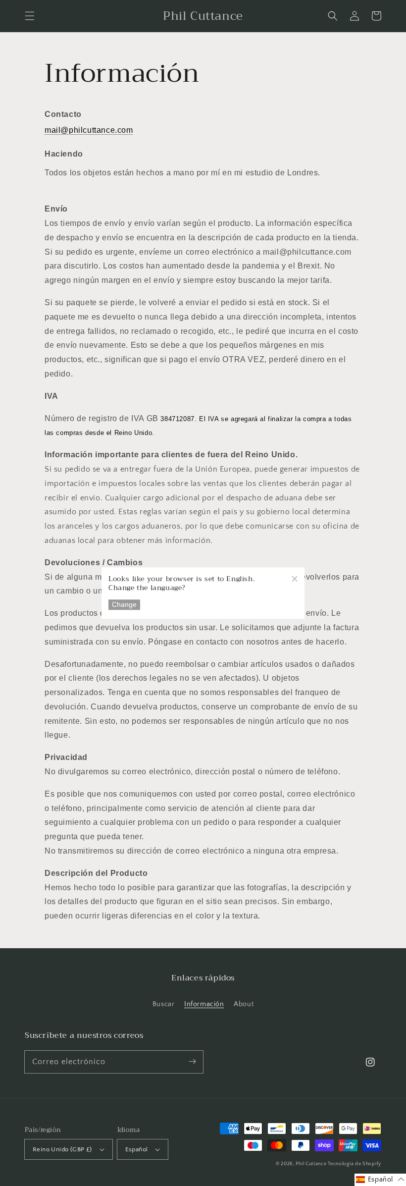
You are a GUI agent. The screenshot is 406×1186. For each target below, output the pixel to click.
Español (136, 1149)
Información (204, 1004)
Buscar (163, 1004)
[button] (30, 16)
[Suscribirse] (192, 1062)
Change (124, 605)
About (244, 1004)
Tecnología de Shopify (354, 1164)
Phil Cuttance (312, 1164)
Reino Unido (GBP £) (62, 1149)
